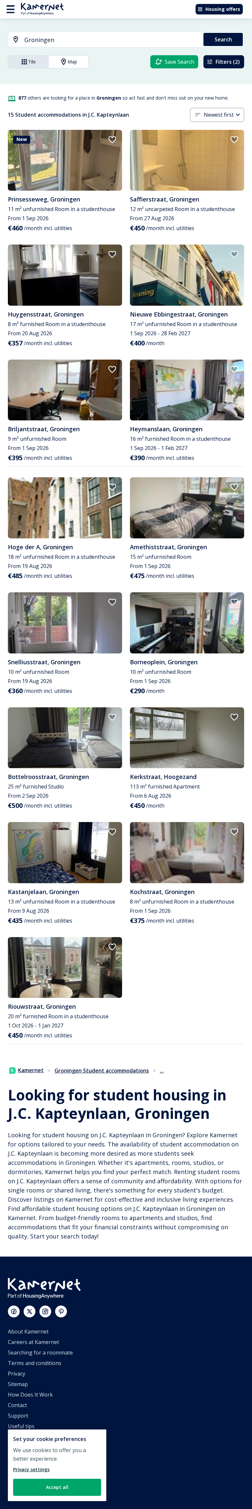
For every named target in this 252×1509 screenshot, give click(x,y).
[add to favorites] (112, 139)
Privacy (16, 1373)
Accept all (57, 1487)
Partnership (22, 1457)
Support (18, 1415)
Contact (17, 1405)
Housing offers (222, 9)
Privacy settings (31, 1469)
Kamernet (31, 1070)
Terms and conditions (34, 1363)
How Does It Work (30, 1394)
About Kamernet (28, 1331)
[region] (57, 1465)
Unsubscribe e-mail (31, 1436)
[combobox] (102, 40)
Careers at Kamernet (33, 1342)
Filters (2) (228, 61)
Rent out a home (28, 1468)
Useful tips (21, 1426)
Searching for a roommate (40, 1352)
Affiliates (18, 1447)
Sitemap (18, 1384)
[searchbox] (111, 40)
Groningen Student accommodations (101, 1070)
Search (223, 39)
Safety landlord (26, 1489)
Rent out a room (28, 1478)
